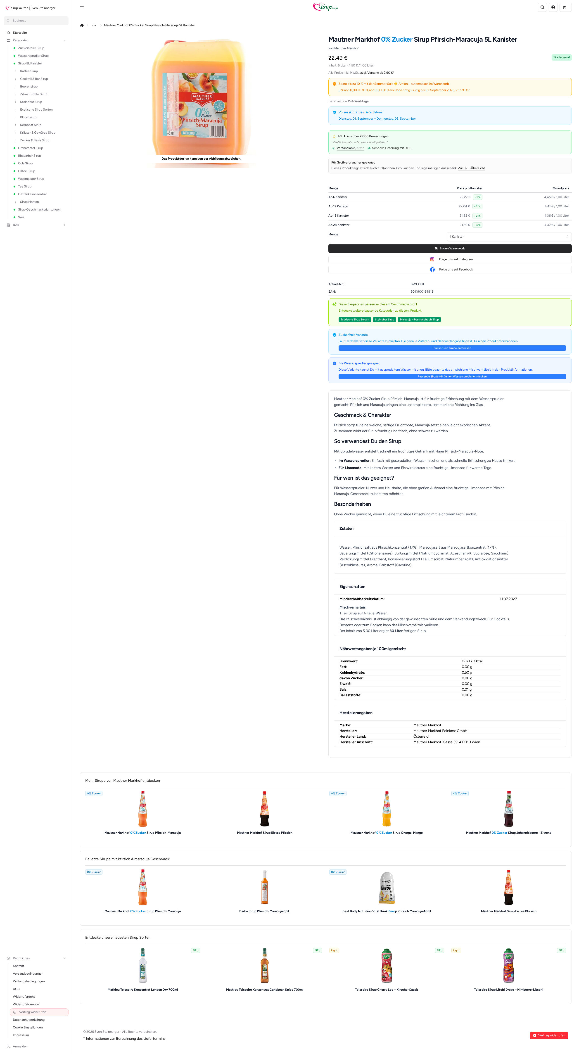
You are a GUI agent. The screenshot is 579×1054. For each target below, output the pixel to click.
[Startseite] (82, 25)
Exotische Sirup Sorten (355, 319)
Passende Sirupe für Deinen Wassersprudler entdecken (452, 376)
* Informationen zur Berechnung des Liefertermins (124, 1038)
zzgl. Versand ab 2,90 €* (377, 73)
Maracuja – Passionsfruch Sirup (419, 319)
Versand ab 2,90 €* (350, 148)
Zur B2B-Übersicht (471, 168)
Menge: (333, 234)
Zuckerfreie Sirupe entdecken (452, 348)
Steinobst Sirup (384, 319)
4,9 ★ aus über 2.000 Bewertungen (363, 136)
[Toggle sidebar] (81, 7)
